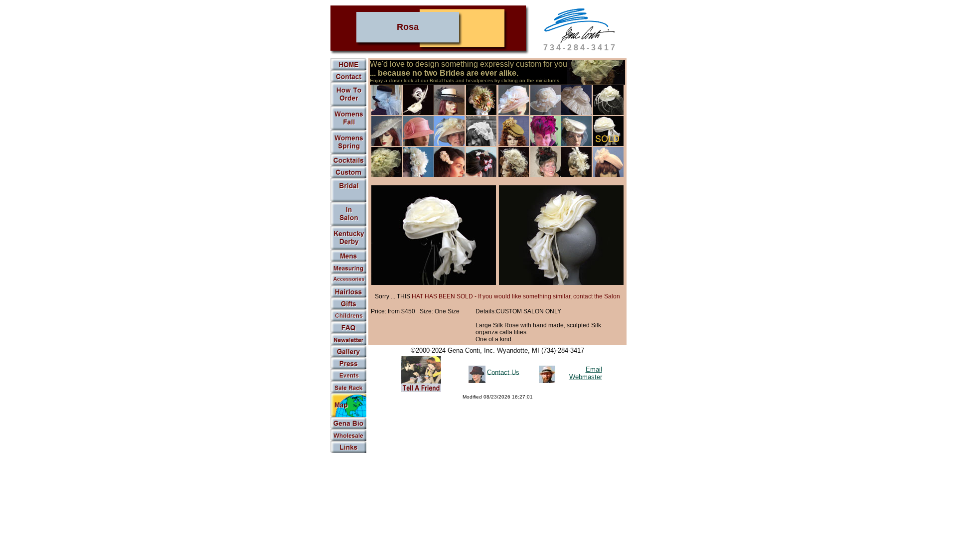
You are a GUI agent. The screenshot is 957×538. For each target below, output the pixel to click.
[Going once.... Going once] (348, 223)
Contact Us (503, 372)
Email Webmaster (585, 373)
